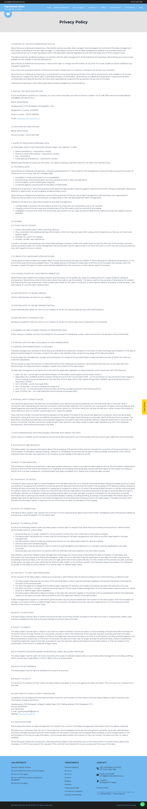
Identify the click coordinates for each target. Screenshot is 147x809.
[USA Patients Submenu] (136, 8)
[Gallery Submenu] (107, 8)
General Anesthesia (73, 795)
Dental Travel (115, 8)
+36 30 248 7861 (136, 2)
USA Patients (130, 8)
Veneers (68, 784)
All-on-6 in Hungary (19, 783)
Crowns (68, 778)
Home (49, 8)
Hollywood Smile (72, 788)
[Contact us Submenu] (98, 8)
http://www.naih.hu (27, 714)
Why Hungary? (78, 8)
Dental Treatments (60, 8)
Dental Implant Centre (21, 767)
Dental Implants (72, 767)
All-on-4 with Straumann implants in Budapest (26, 779)
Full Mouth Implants (73, 791)
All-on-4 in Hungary (19, 774)
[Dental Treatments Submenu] (69, 8)
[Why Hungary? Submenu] (85, 8)
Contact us (92, 8)
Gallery (103, 8)
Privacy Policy (102, 788)
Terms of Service (119, 794)
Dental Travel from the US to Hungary (27, 771)
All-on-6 (68, 774)
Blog (141, 8)
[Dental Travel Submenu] (122, 8)
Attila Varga (131, 805)
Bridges (68, 781)
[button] (142, 804)
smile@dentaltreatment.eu (14, 2)
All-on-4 (68, 771)
